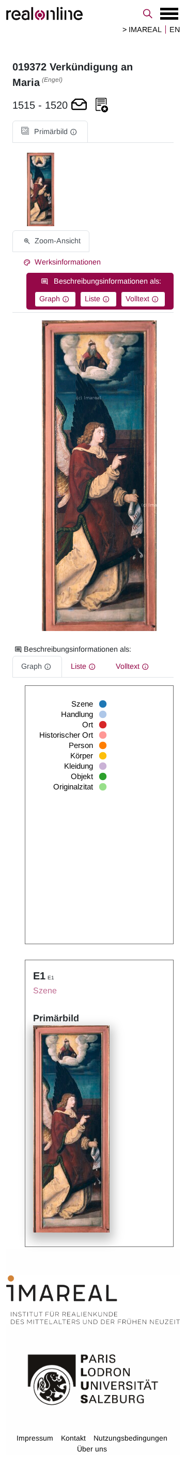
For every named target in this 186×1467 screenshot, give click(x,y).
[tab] (50, 132)
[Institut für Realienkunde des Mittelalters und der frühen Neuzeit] (93, 1300)
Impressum (35, 1438)
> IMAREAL (142, 29)
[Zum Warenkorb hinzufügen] (79, 105)
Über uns (92, 1449)
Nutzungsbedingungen (130, 1438)
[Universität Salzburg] (93, 1378)
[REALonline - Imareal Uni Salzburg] (93, 13)
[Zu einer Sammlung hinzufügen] (101, 105)
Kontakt (73, 1438)
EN (174, 29)
